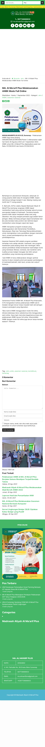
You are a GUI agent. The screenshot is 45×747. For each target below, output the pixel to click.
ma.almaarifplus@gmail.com (24, 21)
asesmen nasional (14, 97)
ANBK (4, 97)
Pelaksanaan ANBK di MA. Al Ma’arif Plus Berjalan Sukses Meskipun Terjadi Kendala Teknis (20, 479)
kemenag (5, 373)
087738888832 (23, 19)
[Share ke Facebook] (3, 101)
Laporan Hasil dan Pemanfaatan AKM (18, 495)
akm (22, 78)
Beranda (16, 78)
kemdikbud (32, 371)
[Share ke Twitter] (6, 101)
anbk (12, 371)
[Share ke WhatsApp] (8, 101)
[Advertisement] (22, 52)
